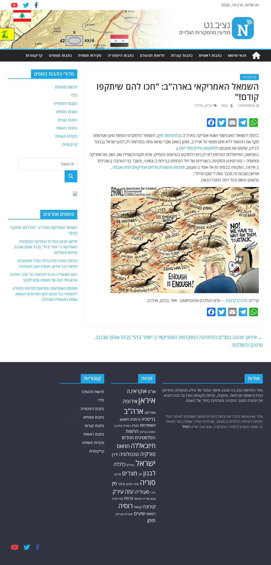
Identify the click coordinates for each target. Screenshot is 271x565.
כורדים (130, 465)
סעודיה (142, 491)
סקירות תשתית (89, 55)
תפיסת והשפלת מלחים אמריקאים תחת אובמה (148, 167)
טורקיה (148, 454)
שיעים (139, 513)
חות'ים (128, 437)
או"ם (152, 391)
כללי (74, 95)
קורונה (149, 506)
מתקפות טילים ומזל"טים (197, 148)
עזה (129, 491)
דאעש (124, 419)
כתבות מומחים (60, 55)
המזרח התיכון (123, 426)
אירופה (130, 401)
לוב (140, 474)
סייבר (121, 484)
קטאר (138, 507)
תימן (151, 520)
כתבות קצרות (181, 55)
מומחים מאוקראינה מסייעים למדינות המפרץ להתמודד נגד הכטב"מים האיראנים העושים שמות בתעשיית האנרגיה (45, 294)
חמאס (123, 446)
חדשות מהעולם (152, 55)
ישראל (146, 463)
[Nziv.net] (256, 55)
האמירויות (148, 425)
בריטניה (148, 419)
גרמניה (135, 419)
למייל (186, 426)
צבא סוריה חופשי (145, 499)
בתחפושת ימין (169, 135)
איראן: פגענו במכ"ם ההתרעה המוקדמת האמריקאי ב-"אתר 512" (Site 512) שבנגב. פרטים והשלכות (178, 341)
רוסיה (125, 505)
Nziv (224, 105)
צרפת (128, 498)
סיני (153, 492)
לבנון (149, 473)
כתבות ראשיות (210, 55)
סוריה (148, 482)
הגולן (135, 425)
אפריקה (150, 412)
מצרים (129, 473)
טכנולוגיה (129, 454)
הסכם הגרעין (148, 432)
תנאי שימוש (237, 55)
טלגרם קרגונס (236, 300)
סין (114, 483)
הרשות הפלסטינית (141, 434)
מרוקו (117, 474)
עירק (118, 491)
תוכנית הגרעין (124, 514)
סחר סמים (132, 484)
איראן (209, 105)
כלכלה (119, 464)
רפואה (151, 513)
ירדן (115, 454)
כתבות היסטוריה (121, 55)
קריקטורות (34, 55)
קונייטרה (117, 499)
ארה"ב (198, 105)
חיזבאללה (143, 445)
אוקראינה (137, 391)
